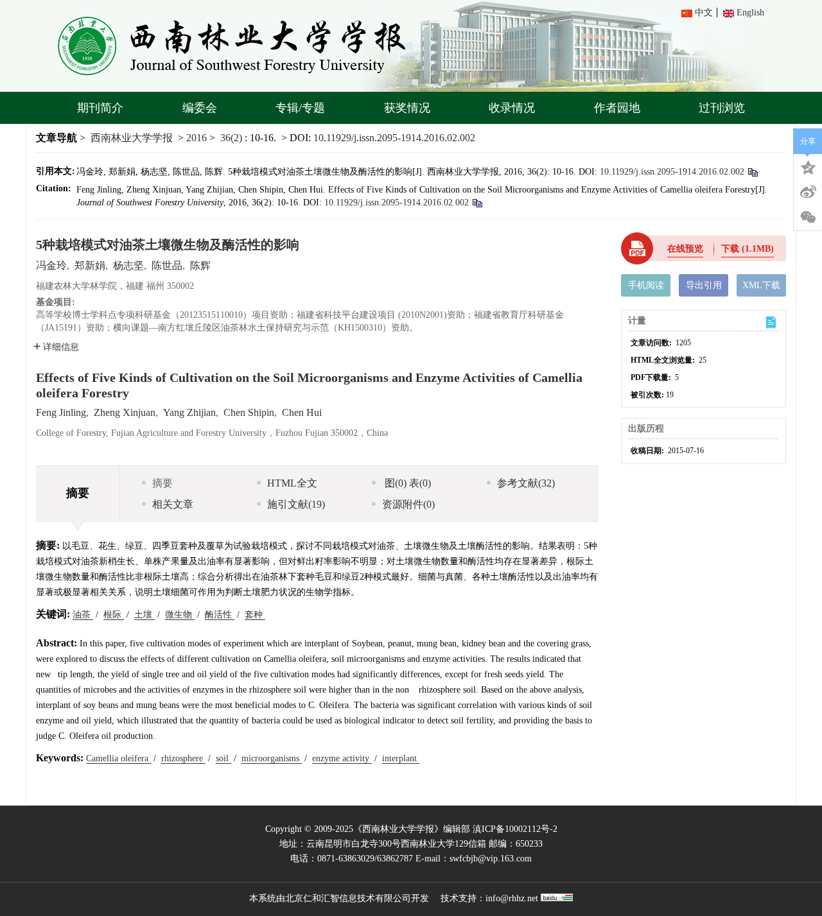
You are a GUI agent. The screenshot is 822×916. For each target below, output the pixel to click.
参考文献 (526, 483)
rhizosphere (183, 758)
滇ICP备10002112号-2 (515, 829)
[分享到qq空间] (808, 166)
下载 (747, 249)
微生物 (180, 614)
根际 (113, 614)
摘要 (162, 483)
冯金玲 (51, 265)
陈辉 (200, 265)
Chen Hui (302, 412)
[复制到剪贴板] (752, 172)
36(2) (232, 137)
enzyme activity (342, 758)
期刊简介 (100, 107)
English (750, 12)
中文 (704, 12)
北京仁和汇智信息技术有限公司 (348, 898)
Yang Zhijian (189, 412)
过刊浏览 (722, 107)
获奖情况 (407, 107)
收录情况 (512, 107)
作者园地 (617, 107)
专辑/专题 (300, 107)
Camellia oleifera (118, 758)
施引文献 (296, 504)
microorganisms (271, 758)
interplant (400, 758)
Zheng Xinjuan (124, 412)
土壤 (144, 614)
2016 (196, 137)
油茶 (83, 614)
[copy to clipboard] (477, 202)
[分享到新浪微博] (808, 192)
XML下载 (761, 285)
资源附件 (408, 504)
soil (223, 758)
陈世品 (167, 265)
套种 (255, 614)
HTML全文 (292, 483)
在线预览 (685, 249)
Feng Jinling (61, 412)
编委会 (199, 107)
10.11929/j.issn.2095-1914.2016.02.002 (394, 137)
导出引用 (704, 285)
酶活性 (219, 614)
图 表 (406, 483)
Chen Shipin (248, 412)
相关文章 (172, 504)
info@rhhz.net (511, 898)
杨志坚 (128, 265)
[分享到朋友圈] (808, 217)
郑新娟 (89, 265)
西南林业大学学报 (132, 137)
